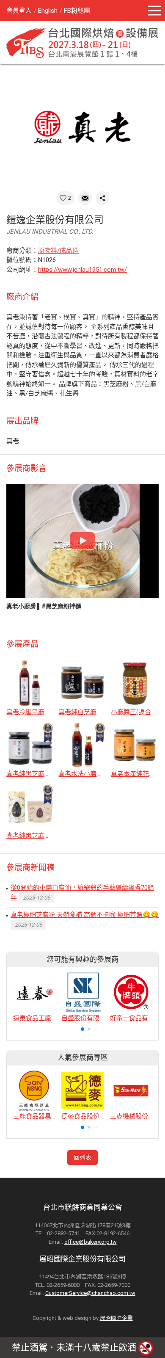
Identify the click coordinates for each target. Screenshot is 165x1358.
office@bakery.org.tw (90, 1242)
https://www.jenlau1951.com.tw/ (82, 269)
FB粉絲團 (77, 10)
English (48, 10)
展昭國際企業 (116, 1318)
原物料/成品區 (58, 250)
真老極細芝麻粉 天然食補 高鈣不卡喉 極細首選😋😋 (85, 915)
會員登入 (19, 10)
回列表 (82, 1157)
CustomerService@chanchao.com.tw (90, 1293)
